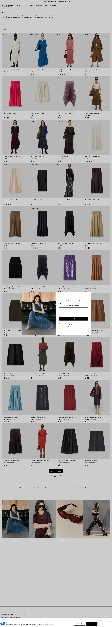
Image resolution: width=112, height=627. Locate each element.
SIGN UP (73, 318)
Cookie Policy (51, 624)
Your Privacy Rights (79, 623)
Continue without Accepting (105, 620)
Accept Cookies (92, 623)
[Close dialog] (88, 294)
